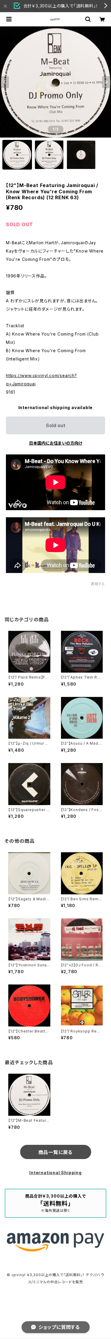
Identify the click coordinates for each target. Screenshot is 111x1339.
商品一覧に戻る (55, 1152)
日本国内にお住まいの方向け (55, 443)
